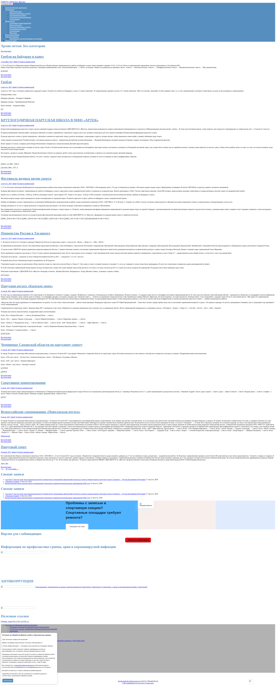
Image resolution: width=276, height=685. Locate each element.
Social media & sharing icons (128, 681)
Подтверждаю (7, 680)
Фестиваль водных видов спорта (26, 178)
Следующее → (13, 469)
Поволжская (5, 436)
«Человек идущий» (12, 481)
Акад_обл (4, 463)
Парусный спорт (15, 11)
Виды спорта (10, 21)
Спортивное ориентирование (20, 17)
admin (15, 62)
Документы (13, 631)
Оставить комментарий (26, 62)
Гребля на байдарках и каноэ (20, 13)
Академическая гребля (17, 15)
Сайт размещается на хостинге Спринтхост (138, 683)
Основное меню (7, 4)
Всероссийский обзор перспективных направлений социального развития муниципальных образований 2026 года (47, 483)
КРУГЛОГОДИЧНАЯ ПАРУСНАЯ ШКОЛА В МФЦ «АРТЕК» (50, 120)
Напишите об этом (77, 526)
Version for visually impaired (138, 540)
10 (6, 469)
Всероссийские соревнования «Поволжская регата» (40, 412)
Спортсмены (10, 10)
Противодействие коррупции (16, 8)
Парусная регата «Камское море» (27, 286)
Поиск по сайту (11, 41)
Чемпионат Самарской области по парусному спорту (42, 345)
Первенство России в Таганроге (25, 233)
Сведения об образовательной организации (21, 625)
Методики (13, 33)
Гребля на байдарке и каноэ (22, 56)
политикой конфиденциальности (24, 665)
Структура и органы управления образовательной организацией (33, 629)
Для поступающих (12, 37)
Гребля (6, 82)
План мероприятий (12, 35)
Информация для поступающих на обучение (25, 39)
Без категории (6, 51)
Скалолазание (14, 19)
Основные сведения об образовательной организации (29, 627)
